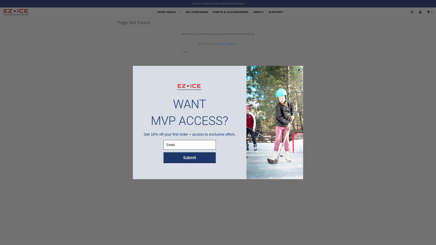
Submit (189, 157)
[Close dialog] (299, 70)
